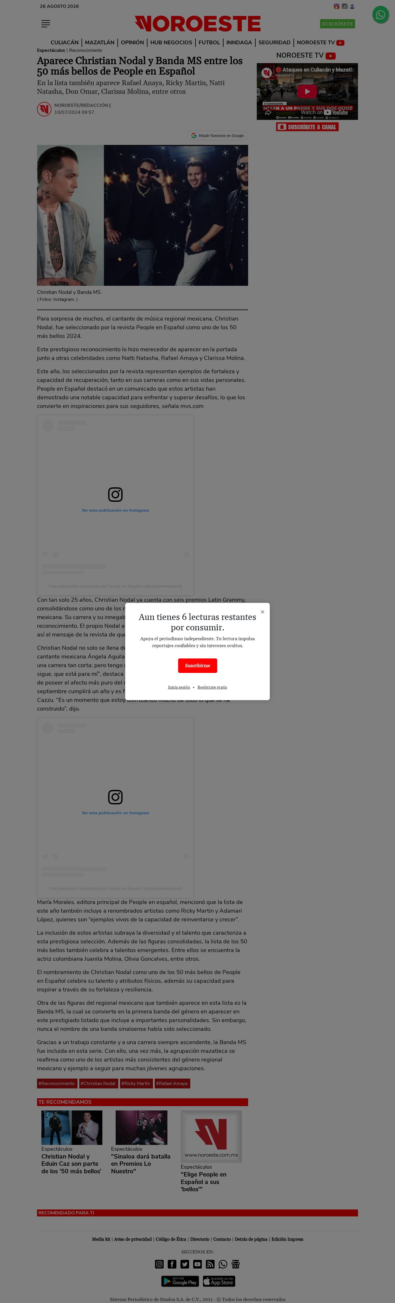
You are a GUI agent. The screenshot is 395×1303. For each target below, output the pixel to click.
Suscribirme (197, 666)
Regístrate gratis (212, 687)
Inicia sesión (179, 687)
